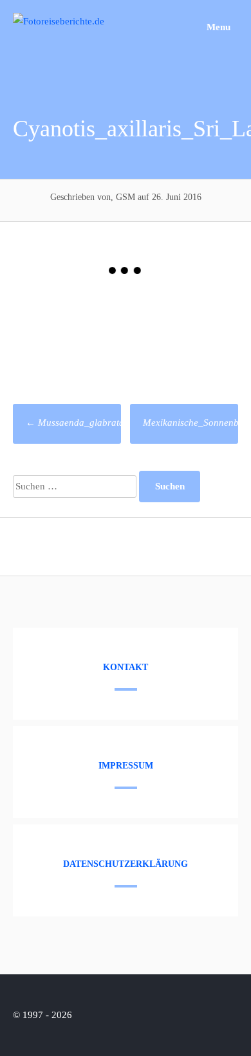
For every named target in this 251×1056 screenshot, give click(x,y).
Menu (217, 27)
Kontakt (125, 667)
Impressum (125, 765)
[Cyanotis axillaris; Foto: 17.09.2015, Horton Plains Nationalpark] (69, 330)
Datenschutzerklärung (125, 864)
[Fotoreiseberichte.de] (58, 21)
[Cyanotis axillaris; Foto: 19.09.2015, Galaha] (182, 330)
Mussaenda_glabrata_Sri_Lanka (98, 422)
